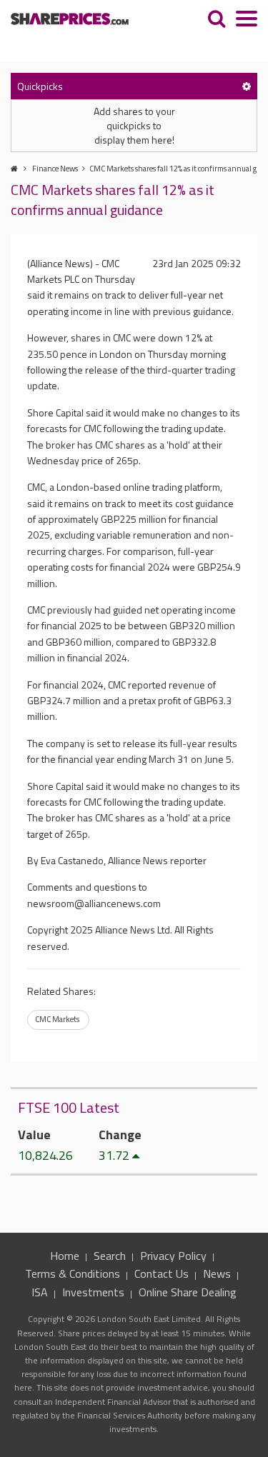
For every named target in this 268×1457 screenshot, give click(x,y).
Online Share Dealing (188, 1292)
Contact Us (161, 1273)
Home (64, 1255)
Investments (93, 1292)
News (217, 1273)
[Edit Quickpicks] (246, 86)
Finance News (55, 168)
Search (110, 1255)
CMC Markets (57, 1019)
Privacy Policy (173, 1255)
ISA (39, 1292)
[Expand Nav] (246, 20)
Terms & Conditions (72, 1273)
